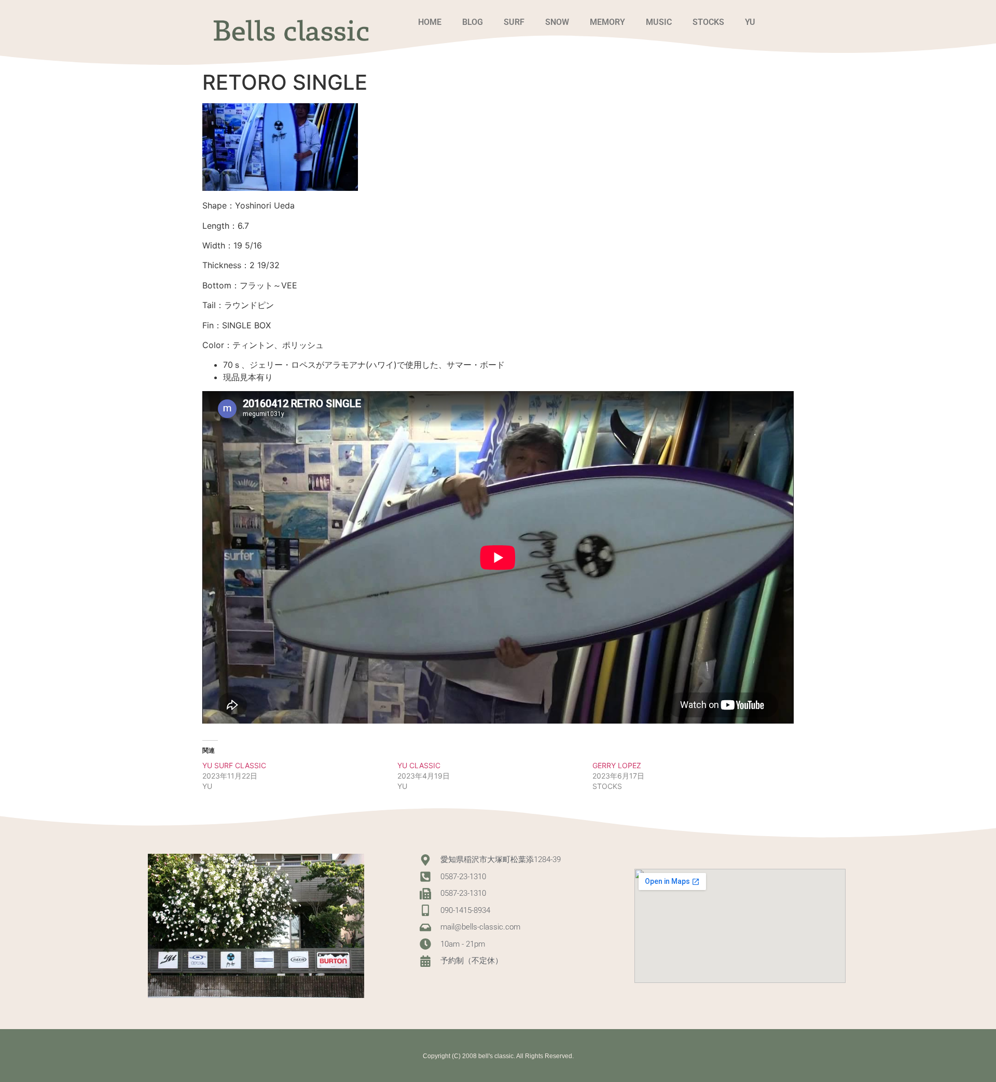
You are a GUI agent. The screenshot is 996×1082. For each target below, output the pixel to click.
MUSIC (659, 22)
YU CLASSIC (418, 765)
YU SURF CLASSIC (234, 765)
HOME (429, 22)
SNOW (557, 22)
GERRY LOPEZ (616, 765)
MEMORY (607, 22)
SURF (514, 22)
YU (750, 22)
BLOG (472, 22)
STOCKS (708, 22)
